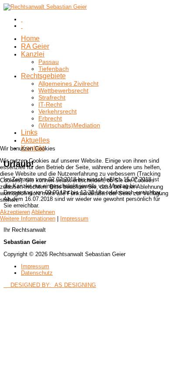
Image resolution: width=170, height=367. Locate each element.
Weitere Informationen (27, 218)
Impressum (74, 218)
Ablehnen (43, 212)
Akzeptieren (15, 212)
